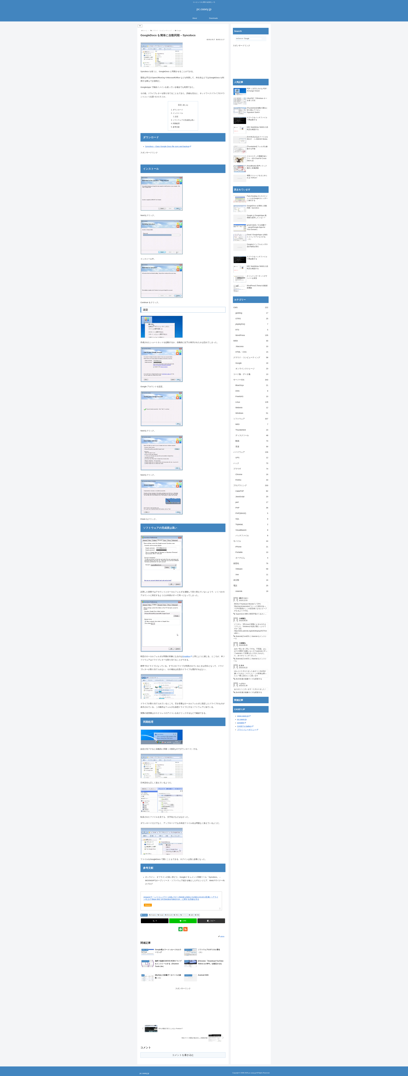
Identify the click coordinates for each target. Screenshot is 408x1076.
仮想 (192, 915)
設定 (176, 116)
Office (177, 915)
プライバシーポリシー (246, 730)
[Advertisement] (165, 160)
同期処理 (176, 123)
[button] (211, 920)
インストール (178, 113)
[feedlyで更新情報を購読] (180, 929)
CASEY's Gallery (244, 726)
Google (145, 915)
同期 (198, 915)
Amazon (148, 905)
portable (240, 723)
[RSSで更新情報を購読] (185, 929)
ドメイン (184, 915)
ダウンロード (178, 110)
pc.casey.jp (242, 719)
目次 (180, 105)
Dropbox (153, 915)
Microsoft (169, 915)
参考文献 (176, 127)
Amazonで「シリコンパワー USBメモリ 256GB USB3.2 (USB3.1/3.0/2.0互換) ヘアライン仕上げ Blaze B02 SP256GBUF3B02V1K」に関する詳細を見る (180, 898)
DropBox (186, 656)
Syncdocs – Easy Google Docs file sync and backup (167, 146)
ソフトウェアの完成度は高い (184, 120)
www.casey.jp (243, 716)
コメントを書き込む (183, 1055)
